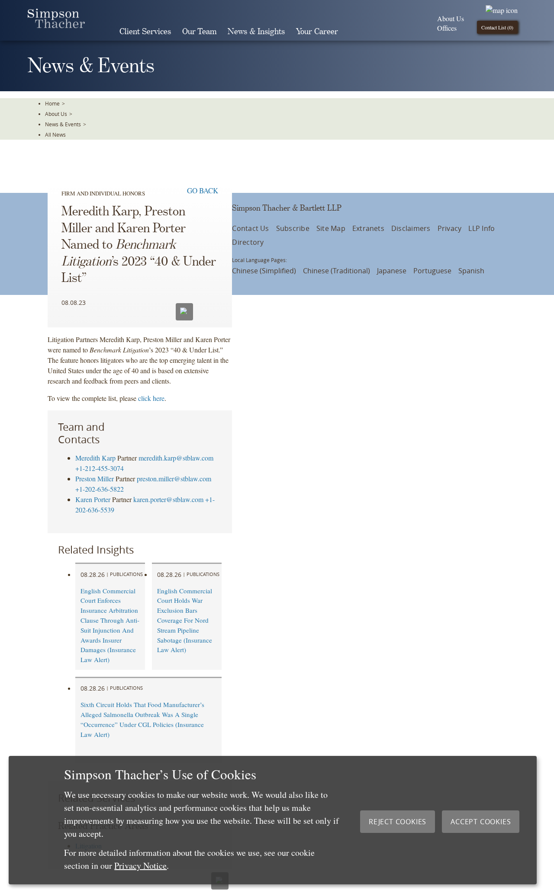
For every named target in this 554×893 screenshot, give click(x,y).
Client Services (145, 31)
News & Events (63, 124)
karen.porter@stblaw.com (168, 499)
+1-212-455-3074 (99, 468)
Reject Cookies (397, 821)
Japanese (391, 270)
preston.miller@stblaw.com (174, 478)
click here (151, 398)
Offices (447, 27)
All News (55, 134)
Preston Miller (94, 478)
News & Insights (256, 31)
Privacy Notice (140, 865)
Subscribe (292, 228)
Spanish (471, 270)
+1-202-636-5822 (99, 488)
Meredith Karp (95, 457)
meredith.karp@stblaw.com (175, 457)
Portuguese (432, 270)
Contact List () (497, 27)
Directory (248, 242)
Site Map (330, 228)
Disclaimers (411, 228)
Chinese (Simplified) (264, 270)
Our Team (199, 31)
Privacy (450, 228)
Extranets (368, 228)
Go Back (202, 190)
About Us (450, 18)
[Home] (56, 25)
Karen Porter (92, 499)
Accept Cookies (481, 821)
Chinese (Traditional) (336, 270)
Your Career (317, 31)
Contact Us (250, 228)
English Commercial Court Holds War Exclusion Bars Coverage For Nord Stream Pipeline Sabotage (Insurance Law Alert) (184, 620)
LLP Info (481, 228)
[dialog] (273, 820)
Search (355, 31)
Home (52, 103)
